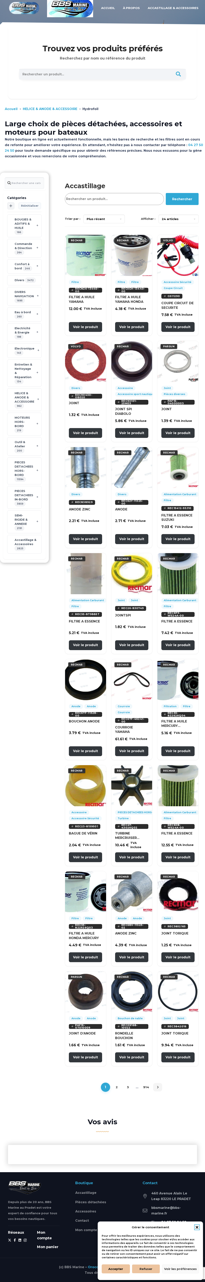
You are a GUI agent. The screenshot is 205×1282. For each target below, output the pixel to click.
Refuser (146, 1269)
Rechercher (182, 199)
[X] (9, 1240)
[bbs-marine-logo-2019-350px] (24, 8)
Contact (82, 1220)
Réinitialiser (29, 205)
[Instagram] (25, 1240)
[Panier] (34, 8)
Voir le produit (85, 327)
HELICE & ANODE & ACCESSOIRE (50, 109)
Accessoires (85, 1211)
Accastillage (85, 1193)
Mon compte (86, 1230)
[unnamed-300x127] (24, 1187)
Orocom (95, 1267)
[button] (197, 1227)
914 (146, 1087)
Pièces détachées (90, 1202)
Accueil (11, 109)
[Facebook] (15, 1240)
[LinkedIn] (19, 1240)
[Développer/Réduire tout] (10, 205)
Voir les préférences (180, 1269)
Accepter (115, 1269)
